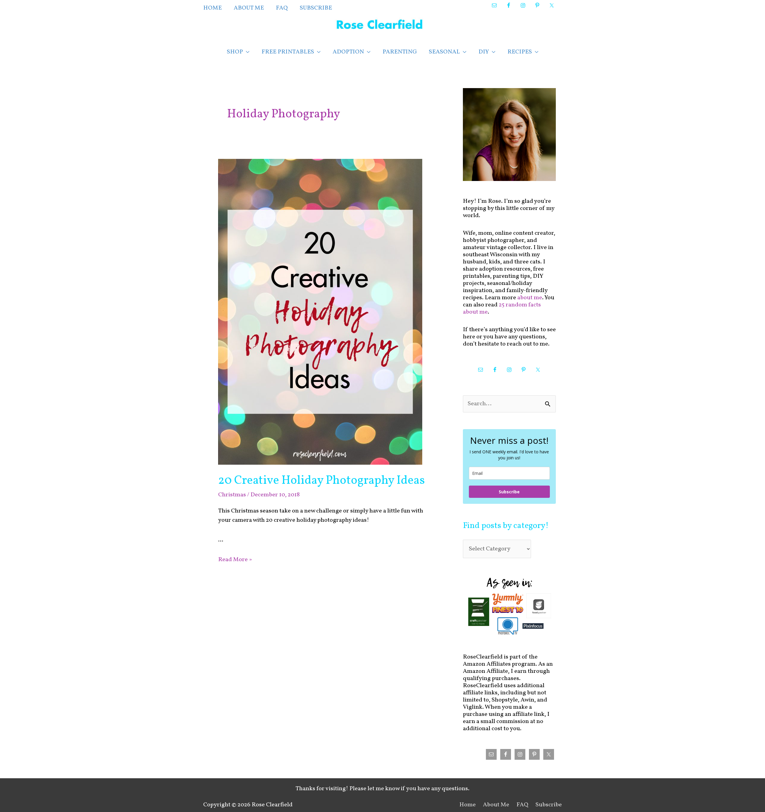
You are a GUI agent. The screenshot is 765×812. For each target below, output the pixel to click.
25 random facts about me (502, 308)
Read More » (235, 559)
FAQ (522, 805)
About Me (496, 805)
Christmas (232, 495)
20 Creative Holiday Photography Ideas (321, 480)
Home (467, 805)
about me (529, 298)
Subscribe (509, 492)
